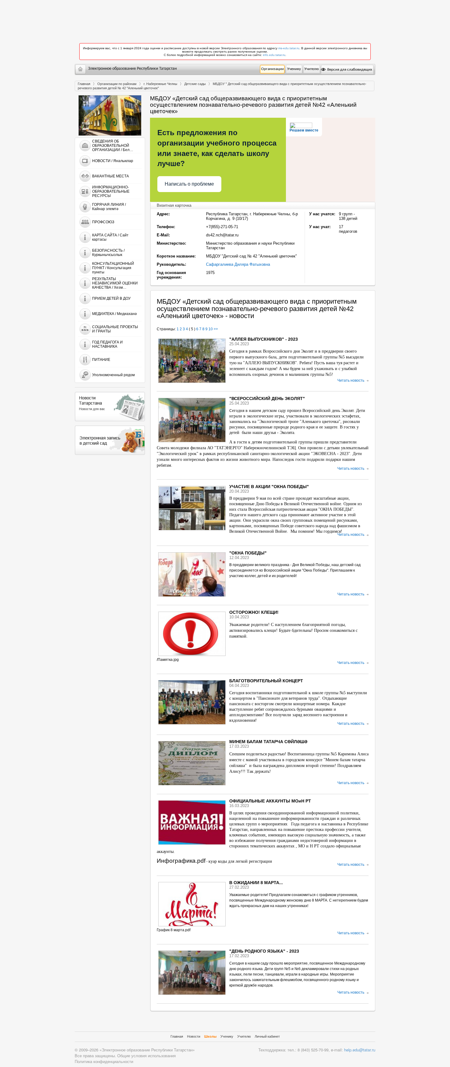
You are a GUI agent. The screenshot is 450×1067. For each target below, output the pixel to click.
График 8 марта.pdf (173, 930)
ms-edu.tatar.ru (288, 48)
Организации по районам (117, 84)
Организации (272, 69)
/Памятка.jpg (168, 660)
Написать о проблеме (189, 184)
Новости (193, 1036)
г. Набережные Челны (160, 84)
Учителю (311, 69)
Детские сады (195, 84)
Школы (210, 1036)
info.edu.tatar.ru (274, 55)
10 (210, 329)
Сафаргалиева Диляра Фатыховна (238, 264)
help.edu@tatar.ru (359, 1050)
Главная (84, 84)
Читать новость (350, 380)
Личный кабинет (267, 1036)
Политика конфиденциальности (104, 1061)
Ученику (294, 69)
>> (216, 329)
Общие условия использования (146, 1055)
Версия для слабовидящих (349, 70)
